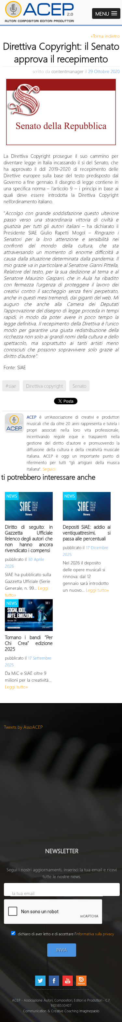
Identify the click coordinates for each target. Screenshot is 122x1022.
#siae (11, 386)
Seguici (49, 469)
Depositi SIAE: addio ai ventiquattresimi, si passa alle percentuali (87, 533)
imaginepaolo (89, 1011)
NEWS (12, 496)
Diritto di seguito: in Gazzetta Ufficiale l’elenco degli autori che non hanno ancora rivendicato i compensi (29, 538)
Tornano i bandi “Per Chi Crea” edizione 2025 (29, 643)
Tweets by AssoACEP (23, 727)
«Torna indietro (105, 36)
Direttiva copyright (44, 386)
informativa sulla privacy (95, 933)
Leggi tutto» (97, 590)
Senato (79, 386)
